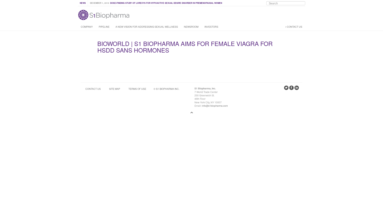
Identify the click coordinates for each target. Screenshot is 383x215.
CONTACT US (294, 26)
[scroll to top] (191, 112)
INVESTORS (211, 26)
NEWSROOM (191, 26)
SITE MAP (114, 88)
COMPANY (87, 26)
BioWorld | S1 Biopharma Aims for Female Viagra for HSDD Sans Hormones (185, 46)
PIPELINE (104, 26)
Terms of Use (137, 88)
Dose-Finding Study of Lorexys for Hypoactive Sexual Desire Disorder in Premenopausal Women (166, 3)
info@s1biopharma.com (215, 105)
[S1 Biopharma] (104, 14)
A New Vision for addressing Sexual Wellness (146, 26)
